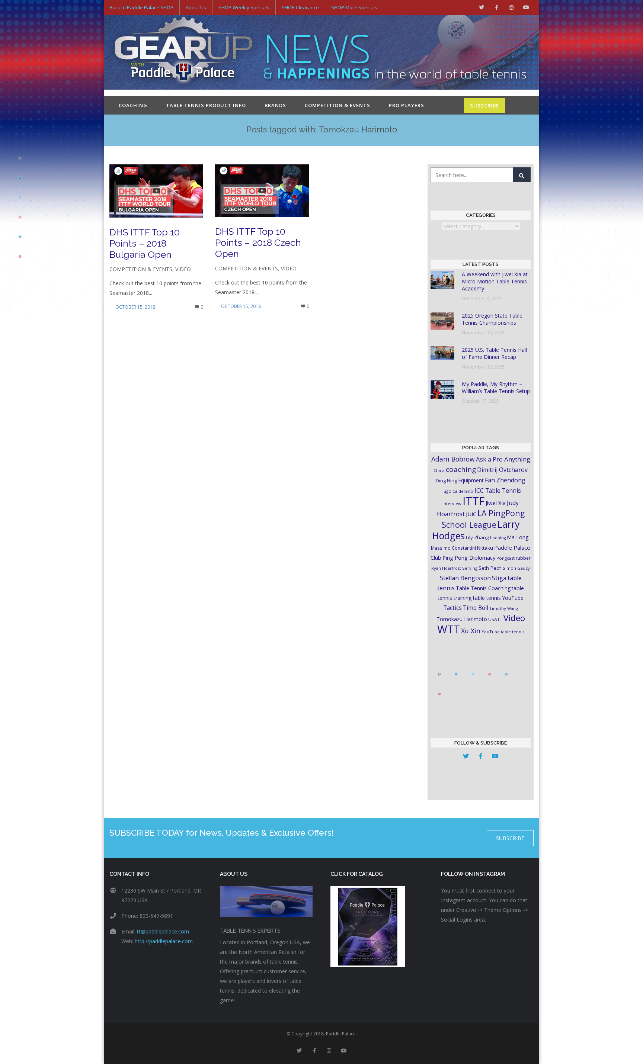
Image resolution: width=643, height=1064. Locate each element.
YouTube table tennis (503, 631)
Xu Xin (470, 630)
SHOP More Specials (354, 7)
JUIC (471, 514)
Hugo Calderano (457, 491)
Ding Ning (446, 481)
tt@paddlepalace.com (163, 931)
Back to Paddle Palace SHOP (141, 7)
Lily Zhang (477, 537)
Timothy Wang (503, 608)
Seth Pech (490, 568)
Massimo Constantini (453, 548)
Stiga (499, 577)
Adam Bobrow (453, 458)
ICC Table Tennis (497, 490)
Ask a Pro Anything (503, 459)
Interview (451, 503)
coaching (461, 469)
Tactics (452, 608)
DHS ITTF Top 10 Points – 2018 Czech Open (258, 242)
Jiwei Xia (496, 503)
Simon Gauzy (516, 568)
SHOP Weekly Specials (243, 7)
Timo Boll (475, 608)
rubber (523, 558)
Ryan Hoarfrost (446, 568)
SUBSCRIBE (484, 105)
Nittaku (485, 547)
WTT (448, 629)
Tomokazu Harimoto (461, 619)
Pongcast (505, 558)
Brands (275, 105)
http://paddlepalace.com (164, 941)
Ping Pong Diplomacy (468, 557)
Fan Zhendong (505, 480)
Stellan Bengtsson (465, 578)
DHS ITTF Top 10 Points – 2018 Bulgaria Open (144, 243)
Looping (498, 537)
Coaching (133, 105)
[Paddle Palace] (183, 53)
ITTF (473, 501)
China (439, 470)
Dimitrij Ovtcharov (502, 470)
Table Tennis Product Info (206, 105)
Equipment (471, 480)
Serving (469, 568)
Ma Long (518, 537)
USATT (495, 619)
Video (183, 269)
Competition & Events (337, 105)
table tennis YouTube (498, 597)
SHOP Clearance (300, 7)
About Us (196, 7)
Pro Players (406, 105)
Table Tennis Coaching (483, 588)
